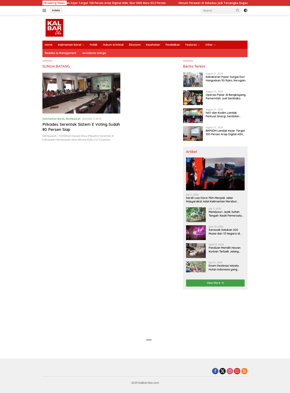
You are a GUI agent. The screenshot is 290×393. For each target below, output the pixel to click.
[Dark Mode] (246, 10)
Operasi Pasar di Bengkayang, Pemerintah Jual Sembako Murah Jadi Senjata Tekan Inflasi (226, 96)
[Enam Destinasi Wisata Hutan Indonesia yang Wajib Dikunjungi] (196, 268)
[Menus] (45, 10)
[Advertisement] (145, 323)
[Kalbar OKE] (69, 27)
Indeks (56, 10)
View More (214, 283)
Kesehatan (153, 45)
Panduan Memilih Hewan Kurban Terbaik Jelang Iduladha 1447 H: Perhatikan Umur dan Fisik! (226, 249)
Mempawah (73, 118)
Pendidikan (173, 45)
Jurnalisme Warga (94, 53)
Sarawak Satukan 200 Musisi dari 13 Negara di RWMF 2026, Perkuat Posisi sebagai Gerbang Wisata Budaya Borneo (226, 231)
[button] (238, 10)
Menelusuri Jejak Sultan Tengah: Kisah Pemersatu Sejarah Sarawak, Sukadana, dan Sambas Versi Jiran (225, 213)
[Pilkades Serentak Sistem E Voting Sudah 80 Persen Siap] (81, 93)
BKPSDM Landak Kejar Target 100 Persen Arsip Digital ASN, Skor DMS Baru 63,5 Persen (95, 3)
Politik (93, 45)
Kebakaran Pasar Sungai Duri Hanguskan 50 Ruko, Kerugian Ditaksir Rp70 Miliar (225, 78)
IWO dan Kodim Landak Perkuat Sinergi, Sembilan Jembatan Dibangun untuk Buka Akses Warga (223, 114)
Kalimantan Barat (69, 45)
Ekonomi (134, 45)
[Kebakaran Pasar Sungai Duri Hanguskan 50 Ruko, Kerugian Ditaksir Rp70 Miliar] (193, 79)
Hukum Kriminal (113, 45)
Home (48, 45)
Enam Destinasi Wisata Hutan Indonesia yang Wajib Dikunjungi (224, 267)
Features (191, 45)
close (149, 339)
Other (209, 45)
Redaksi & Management (60, 53)
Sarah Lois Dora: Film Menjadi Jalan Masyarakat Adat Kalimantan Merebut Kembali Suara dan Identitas (211, 199)
